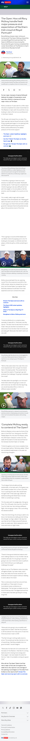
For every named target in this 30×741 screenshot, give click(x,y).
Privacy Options (5, 729)
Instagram (13, 707)
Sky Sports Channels (8, 716)
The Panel (9, 52)
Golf (6, 6)
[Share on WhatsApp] (14, 90)
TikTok (10, 707)
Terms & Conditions (6, 725)
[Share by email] (19, 90)
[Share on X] (9, 90)
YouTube (17, 707)
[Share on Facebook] (3, 90)
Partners (4, 712)
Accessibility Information (7, 731)
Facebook (6, 707)
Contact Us (4, 734)
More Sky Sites (6, 720)
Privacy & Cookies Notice (8, 727)
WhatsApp (21, 707)
